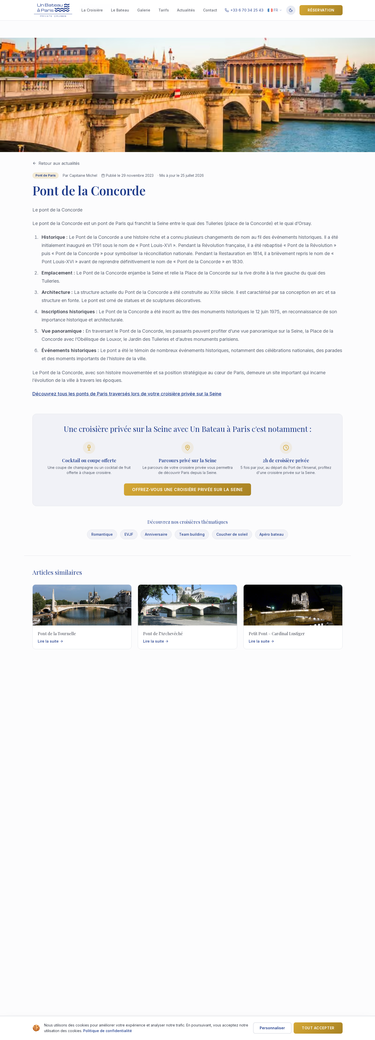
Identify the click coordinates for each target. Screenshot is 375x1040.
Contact (210, 10)
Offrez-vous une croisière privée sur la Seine (187, 489)
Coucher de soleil (232, 534)
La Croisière (92, 10)
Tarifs (163, 10)
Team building (192, 534)
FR (276, 10)
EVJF (128, 534)
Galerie (143, 10)
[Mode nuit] (290, 10)
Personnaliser (272, 1028)
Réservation (321, 10)
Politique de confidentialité (107, 1031)
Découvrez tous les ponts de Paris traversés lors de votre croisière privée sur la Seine (126, 393)
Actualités (186, 10)
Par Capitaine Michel (80, 175)
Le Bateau (120, 10)
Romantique (102, 534)
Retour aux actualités (59, 163)
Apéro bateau (271, 534)
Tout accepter (318, 1028)
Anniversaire (156, 534)
